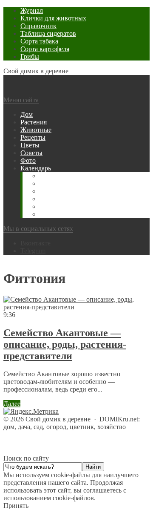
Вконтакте (35, 243)
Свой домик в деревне (35, 71)
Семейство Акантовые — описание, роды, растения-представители (64, 344)
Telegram (32, 250)
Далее (11, 403)
